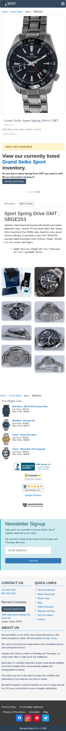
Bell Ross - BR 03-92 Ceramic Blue (30, 406)
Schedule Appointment (13, 609)
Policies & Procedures (14, 712)
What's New (44, 598)
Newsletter (34, 712)
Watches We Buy (46, 611)
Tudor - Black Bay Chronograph (28, 449)
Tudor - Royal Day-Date (24, 435)
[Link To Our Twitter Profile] (45, 717)
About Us (10, 628)
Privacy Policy (9, 707)
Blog (40, 602)
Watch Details (26, 203)
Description (9, 203)
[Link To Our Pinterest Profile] (36, 717)
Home (5, 11)
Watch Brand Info (46, 594)
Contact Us (12, 583)
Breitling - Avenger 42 (23, 420)
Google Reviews (33, 495)
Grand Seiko (16, 11)
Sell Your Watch (45, 615)
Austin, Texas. (51, 638)
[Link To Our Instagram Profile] (28, 717)
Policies (41, 619)
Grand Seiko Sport (24, 162)
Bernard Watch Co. (29, 728)
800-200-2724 (8, 593)
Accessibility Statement (31, 707)
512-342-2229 (8, 590)
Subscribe (33, 561)
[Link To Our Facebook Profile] (19, 717)
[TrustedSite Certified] (33, 477)
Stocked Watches (46, 590)
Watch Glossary (46, 606)
